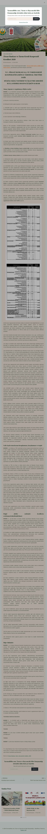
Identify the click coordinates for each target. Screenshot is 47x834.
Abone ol (36, 18)
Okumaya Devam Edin (23, 22)
